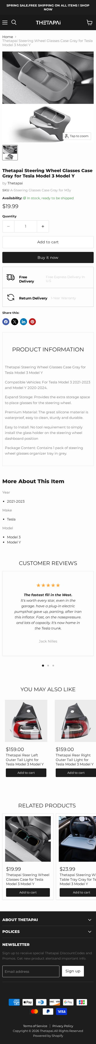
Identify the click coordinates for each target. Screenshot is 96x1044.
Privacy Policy (62, 1026)
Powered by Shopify (48, 1036)
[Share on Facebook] (5, 321)
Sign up (72, 971)
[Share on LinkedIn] (23, 321)
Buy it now (48, 257)
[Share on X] (14, 321)
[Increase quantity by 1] (43, 226)
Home (7, 37)
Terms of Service (35, 1026)
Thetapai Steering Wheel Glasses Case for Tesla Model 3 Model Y (27, 879)
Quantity (9, 216)
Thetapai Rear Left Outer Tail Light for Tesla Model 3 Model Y (25, 759)
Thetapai (15, 183)
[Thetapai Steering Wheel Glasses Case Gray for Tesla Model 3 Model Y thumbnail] (10, 152)
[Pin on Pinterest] (32, 321)
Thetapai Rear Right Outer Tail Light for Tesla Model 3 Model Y (75, 759)
